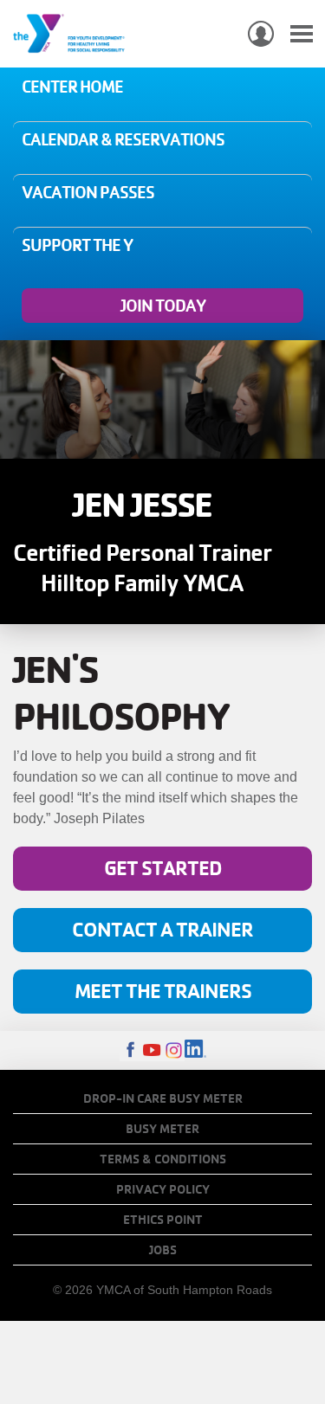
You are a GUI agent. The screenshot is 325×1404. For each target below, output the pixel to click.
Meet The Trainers (163, 990)
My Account (261, 34)
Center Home (72, 86)
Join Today (162, 305)
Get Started (163, 867)
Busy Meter (162, 1129)
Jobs (163, 1250)
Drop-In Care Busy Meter (163, 1098)
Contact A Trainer (162, 929)
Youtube (152, 1050)
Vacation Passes (88, 192)
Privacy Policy (163, 1189)
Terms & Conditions (163, 1159)
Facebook (130, 1050)
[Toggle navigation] (301, 34)
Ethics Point (163, 1219)
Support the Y (77, 245)
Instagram (174, 1050)
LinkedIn (195, 1050)
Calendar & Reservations (123, 139)
